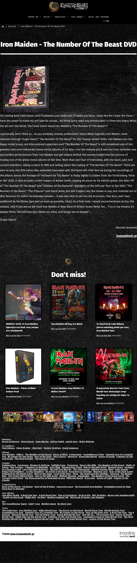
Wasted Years (115, 467)
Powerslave (75, 454)
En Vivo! (41, 497)
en (107, 21)
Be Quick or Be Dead (56, 471)
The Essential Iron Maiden (88, 486)
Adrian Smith (57, 441)
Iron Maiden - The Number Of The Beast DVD (42, 26)
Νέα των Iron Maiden (60, 397)
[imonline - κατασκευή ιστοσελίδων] (127, 534)
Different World (74, 478)
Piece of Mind (60, 454)
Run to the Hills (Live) (95, 467)
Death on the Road (13, 497)
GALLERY (91, 17)
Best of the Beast (11, 486)
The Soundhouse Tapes (14, 504)
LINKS (97, 17)
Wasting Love (100, 471)
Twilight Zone (58, 465)
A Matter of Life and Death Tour (65, 517)
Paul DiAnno (8, 448)
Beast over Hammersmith (121, 495)
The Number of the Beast (38, 454)
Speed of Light (104, 478)
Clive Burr (37, 448)
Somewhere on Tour (12, 512)
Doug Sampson (70, 448)
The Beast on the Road (71, 510)
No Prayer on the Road (72, 512)
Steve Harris (27, 441)
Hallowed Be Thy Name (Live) (17, 474)
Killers (19, 454)
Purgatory (72, 465)
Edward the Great (65, 487)
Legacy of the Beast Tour (102, 519)
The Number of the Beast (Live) (107, 476)
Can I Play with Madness (35, 469)
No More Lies (64, 504)
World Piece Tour (94, 510)
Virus (75, 474)
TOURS (73, 17)
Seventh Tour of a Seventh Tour (41, 512)
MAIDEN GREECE (60, 17)
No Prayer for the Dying (20, 456)
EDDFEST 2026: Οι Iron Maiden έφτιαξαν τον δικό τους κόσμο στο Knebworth (22, 327)
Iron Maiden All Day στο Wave (67, 324)
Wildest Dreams (67, 476)
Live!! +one (34, 504)
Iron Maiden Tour (28, 510)
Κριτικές (12, 26)
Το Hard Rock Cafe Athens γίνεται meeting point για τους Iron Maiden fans (112, 327)
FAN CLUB (47, 17)
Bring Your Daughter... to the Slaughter (23, 471)
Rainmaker (84, 476)
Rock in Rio (85, 495)
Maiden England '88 (57, 497)
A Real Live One (29, 495)
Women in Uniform (40, 465)
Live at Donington (67, 495)
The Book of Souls (44, 459)
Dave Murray (42, 441)
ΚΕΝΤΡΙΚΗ (31, 17)
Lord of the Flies (62, 474)
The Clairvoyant (81, 469)
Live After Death (10, 495)
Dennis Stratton (52, 448)
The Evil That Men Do (60, 469)
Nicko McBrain (86, 441)
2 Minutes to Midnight (36, 467)
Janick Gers (72, 441)
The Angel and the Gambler (94, 474)
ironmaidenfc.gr (126, 236)
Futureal (114, 474)
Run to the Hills (88, 465)
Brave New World (88, 456)
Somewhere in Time (93, 454)
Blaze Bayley (23, 448)
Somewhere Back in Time (117, 486)
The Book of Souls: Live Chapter (87, 497)
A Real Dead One (47, 495)
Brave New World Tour (68, 514)
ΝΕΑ (37, 17)
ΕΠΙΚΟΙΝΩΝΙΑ (104, 17)
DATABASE (80, 17)
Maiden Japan (48, 504)
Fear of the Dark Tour (97, 512)
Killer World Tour (48, 510)
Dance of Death (106, 456)
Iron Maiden (8, 454)
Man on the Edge (43, 474)
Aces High (55, 467)
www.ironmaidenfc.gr (22, 534)
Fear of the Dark (43, 456)
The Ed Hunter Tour (45, 514)
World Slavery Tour (114, 510)
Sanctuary (23, 465)
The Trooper (16, 467)
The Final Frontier (24, 459)
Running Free (9, 465)
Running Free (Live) (72, 467)
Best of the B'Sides (45, 486)
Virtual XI (72, 456)
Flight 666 (30, 497)
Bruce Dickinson (10, 441)
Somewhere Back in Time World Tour (102, 517)
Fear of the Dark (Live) (121, 471)
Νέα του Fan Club (13, 336)
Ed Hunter (27, 486)
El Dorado (90, 478)
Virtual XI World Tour (23, 514)
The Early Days (10, 510)
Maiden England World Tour (39, 519)
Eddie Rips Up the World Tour (31, 517)
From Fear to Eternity (13, 489)
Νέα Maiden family (14, 397)
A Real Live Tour (118, 512)
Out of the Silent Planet (20, 476)
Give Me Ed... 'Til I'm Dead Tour (98, 514)
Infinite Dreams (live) (102, 469)
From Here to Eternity (80, 471)
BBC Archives (99, 495)
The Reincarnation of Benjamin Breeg (45, 478)
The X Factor (59, 456)
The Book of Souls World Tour (71, 519)
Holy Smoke (121, 469)
